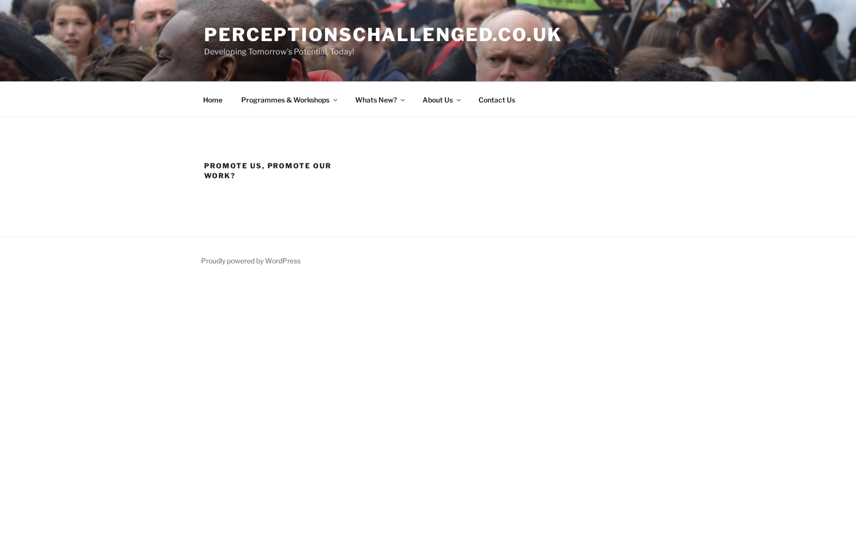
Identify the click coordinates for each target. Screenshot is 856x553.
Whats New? (376, 100)
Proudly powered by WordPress (251, 260)
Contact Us (497, 100)
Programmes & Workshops (285, 100)
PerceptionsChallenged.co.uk (383, 35)
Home (212, 100)
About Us (438, 100)
